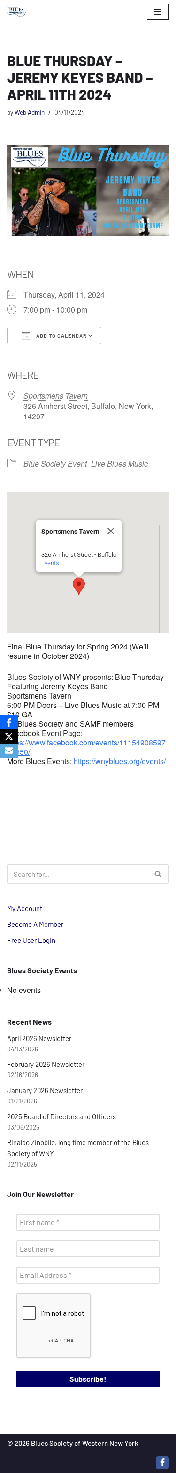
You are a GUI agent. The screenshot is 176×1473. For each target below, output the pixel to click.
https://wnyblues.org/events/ (120, 761)
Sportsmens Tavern (55, 395)
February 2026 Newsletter (45, 1064)
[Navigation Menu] (158, 12)
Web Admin (30, 112)
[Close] (110, 531)
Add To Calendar (61, 336)
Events (50, 563)
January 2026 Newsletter (45, 1090)
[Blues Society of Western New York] (16, 12)
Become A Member (35, 924)
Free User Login (31, 940)
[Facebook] (162, 1462)
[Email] (9, 751)
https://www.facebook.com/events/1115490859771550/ (86, 747)
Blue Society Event (55, 463)
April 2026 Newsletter (39, 1038)
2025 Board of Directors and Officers (61, 1116)
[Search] (158, 874)
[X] (9, 736)
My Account (24, 908)
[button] (79, 586)
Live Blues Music (119, 463)
